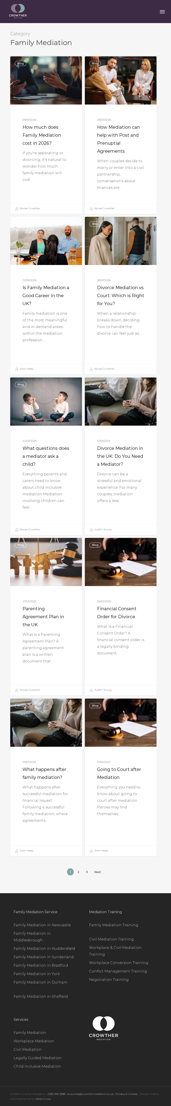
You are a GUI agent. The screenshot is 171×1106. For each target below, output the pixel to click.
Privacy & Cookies (126, 1094)
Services (21, 1019)
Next (97, 872)
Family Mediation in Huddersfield (44, 948)
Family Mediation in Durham (40, 982)
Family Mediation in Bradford (41, 965)
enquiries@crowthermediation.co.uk (90, 1094)
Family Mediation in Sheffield (41, 996)
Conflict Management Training (118, 971)
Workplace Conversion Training (118, 963)
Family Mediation (30, 1033)
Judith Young (103, 529)
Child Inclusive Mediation (37, 1066)
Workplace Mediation (34, 1041)
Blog (20, 63)
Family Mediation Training (113, 925)
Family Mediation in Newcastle (42, 925)
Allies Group (43, 1098)
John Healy (26, 368)
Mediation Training (105, 912)
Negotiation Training (109, 980)
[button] (162, 11)
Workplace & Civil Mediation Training (115, 951)
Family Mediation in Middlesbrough (32, 936)
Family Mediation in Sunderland (44, 957)
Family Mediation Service (35, 912)
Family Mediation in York (37, 974)
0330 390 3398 (57, 1094)
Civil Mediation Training (111, 939)
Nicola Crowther (29, 208)
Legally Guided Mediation (38, 1058)
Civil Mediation (28, 1049)
